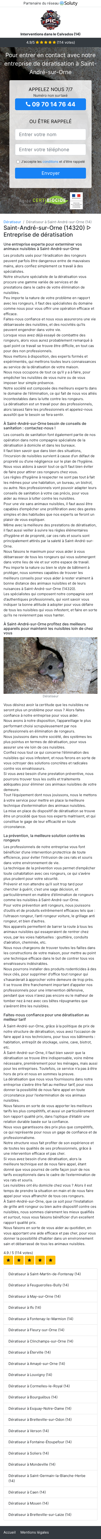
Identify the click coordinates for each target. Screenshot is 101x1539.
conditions (50, 161)
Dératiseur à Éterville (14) (29, 1352)
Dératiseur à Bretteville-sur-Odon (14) (40, 1419)
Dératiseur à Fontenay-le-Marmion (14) (40, 1319)
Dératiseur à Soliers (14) (28, 1453)
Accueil (10, 1532)
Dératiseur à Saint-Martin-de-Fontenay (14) (44, 1274)
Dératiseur (12, 222)
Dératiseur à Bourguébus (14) (33, 1397)
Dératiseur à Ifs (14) (24, 1307)
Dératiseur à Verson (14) (28, 1431)
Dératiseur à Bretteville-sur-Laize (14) (39, 1514)
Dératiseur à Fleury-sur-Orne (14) (36, 1330)
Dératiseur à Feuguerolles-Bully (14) (38, 1285)
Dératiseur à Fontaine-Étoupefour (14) (40, 1442)
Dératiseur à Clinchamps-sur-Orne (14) (40, 1341)
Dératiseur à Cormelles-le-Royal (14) (39, 1386)
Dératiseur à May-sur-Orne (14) (34, 1296)
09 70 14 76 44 (53, 104)
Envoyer (51, 173)
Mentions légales (34, 1532)
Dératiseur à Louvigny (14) (30, 1374)
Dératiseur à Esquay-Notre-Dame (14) (39, 1408)
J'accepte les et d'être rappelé (53, 161)
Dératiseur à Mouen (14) (28, 1503)
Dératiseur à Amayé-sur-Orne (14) (36, 1363)
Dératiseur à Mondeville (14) (31, 1464)
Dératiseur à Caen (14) (27, 1492)
